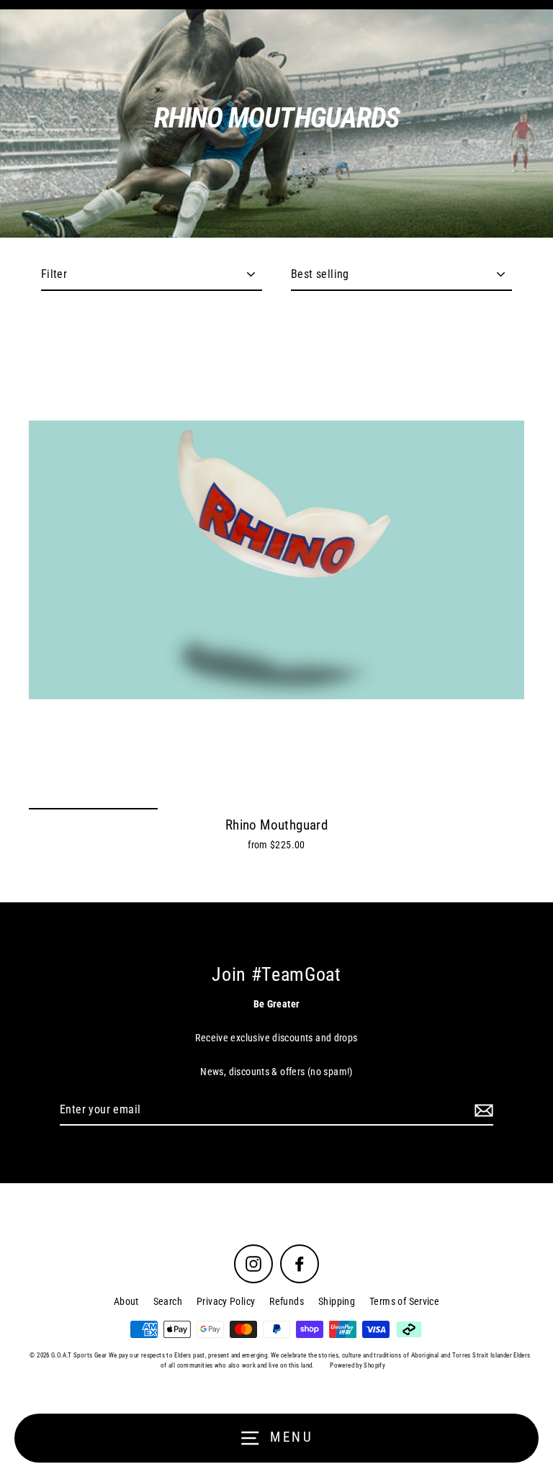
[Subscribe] (481, 1110)
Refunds (286, 1301)
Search (167, 1301)
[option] (276, 560)
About (126, 1301)
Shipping (336, 1301)
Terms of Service (404, 1301)
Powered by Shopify (357, 1365)
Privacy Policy (226, 1301)
